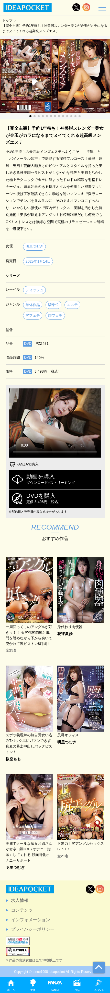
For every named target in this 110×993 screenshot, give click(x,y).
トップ (7, 20)
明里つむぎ (34, 246)
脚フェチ (55, 315)
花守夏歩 (65, 634)
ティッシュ (34, 290)
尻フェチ (33, 315)
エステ (72, 305)
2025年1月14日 (38, 261)
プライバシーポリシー (32, 929)
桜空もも (13, 759)
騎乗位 (53, 305)
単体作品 (33, 305)
